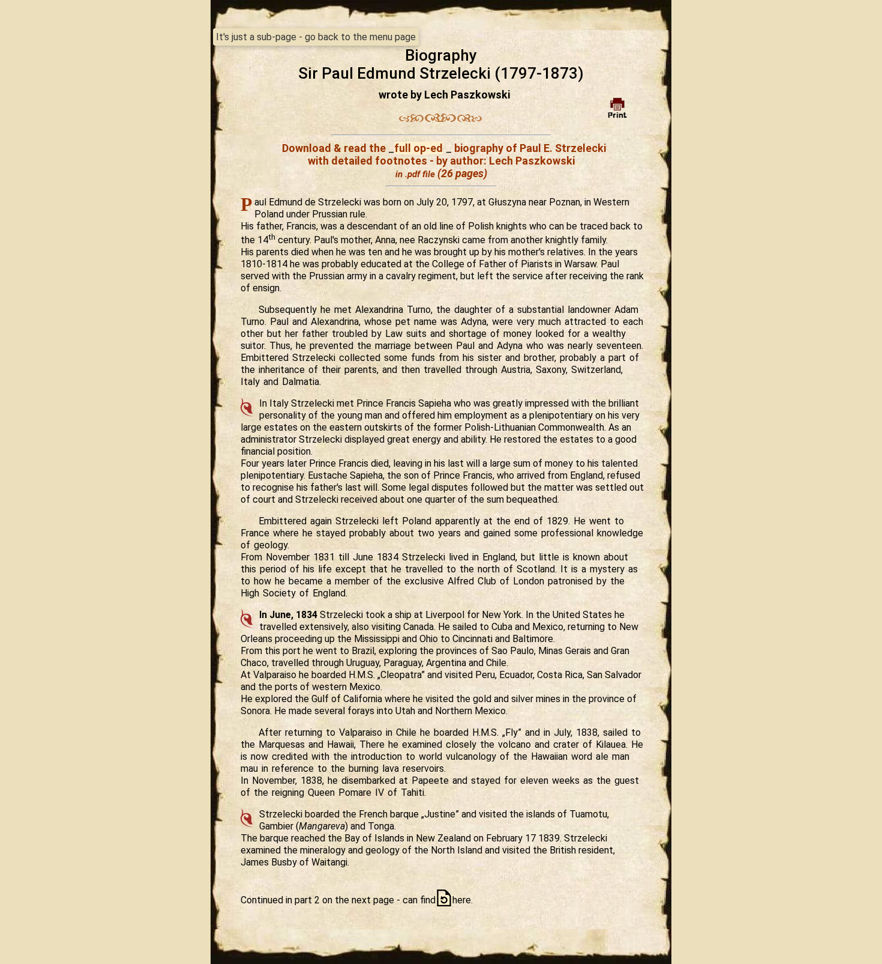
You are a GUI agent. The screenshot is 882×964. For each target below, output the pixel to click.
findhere (445, 900)
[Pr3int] (617, 107)
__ (420, 148)
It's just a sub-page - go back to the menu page (316, 37)
